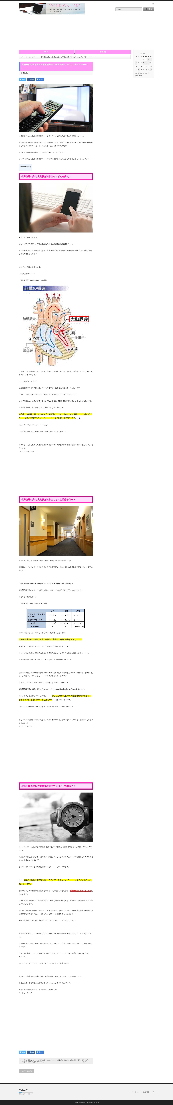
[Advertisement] (86, 32)
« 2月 (136, 75)
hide (28, 167)
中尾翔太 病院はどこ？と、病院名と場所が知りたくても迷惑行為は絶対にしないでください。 (38, 1061)
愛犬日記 (103, 52)
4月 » (140, 75)
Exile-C (23, 1090)
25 (151, 69)
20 (138, 69)
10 (148, 63)
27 (138, 73)
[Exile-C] (52, 13)
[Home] (22, 57)
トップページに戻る (26, 1071)
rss (153, 4)
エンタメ (46, 52)
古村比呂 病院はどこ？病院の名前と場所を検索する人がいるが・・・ (73, 1061)
